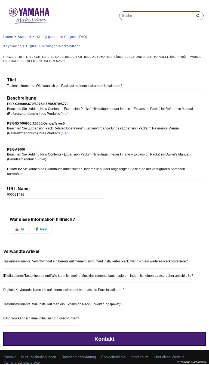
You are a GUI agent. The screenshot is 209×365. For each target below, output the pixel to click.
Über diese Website (169, 357)
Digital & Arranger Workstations (53, 46)
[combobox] (156, 16)
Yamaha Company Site (22, 362)
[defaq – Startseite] (29, 16)
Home (8, 37)
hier (64, 114)
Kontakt (104, 339)
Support (24, 37)
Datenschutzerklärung (79, 357)
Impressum (139, 357)
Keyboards (12, 46)
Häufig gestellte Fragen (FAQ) (61, 37)
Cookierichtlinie (113, 357)
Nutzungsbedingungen (38, 357)
